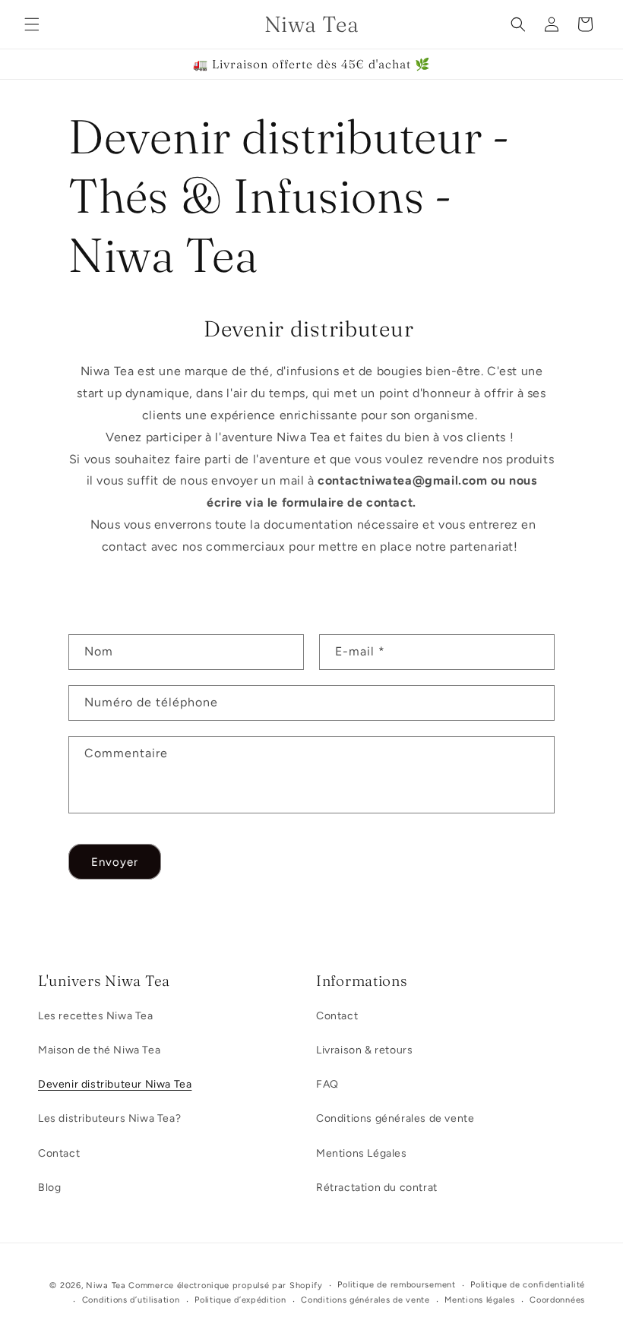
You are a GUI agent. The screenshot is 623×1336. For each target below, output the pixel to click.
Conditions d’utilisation (131, 1300)
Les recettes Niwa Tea (95, 1015)
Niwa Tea (106, 1285)
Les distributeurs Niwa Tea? (109, 1118)
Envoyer (114, 862)
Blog (49, 1187)
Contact (59, 1153)
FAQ (327, 1084)
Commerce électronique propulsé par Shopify (225, 1285)
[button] (32, 24)
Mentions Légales (361, 1153)
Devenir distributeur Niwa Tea (114, 1084)
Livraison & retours (364, 1050)
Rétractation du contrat (377, 1187)
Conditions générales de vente (395, 1118)
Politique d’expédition (240, 1300)
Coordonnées (557, 1300)
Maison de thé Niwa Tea (99, 1050)
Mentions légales (479, 1300)
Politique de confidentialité (527, 1285)
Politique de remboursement (396, 1285)
